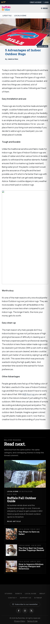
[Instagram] (25, 610)
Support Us (25, 598)
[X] (31, 610)
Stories (8, 593)
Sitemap (38, 598)
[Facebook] (18, 610)
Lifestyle (7, 15)
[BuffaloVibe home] (6, 8)
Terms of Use (32, 621)
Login (46, 2)
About (42, 593)
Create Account (36, 2)
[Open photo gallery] (25, 32)
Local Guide (30, 593)
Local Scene (20, 15)
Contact (12, 598)
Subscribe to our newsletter (26, 604)
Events (18, 593)
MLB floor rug (28, 394)
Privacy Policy (19, 621)
